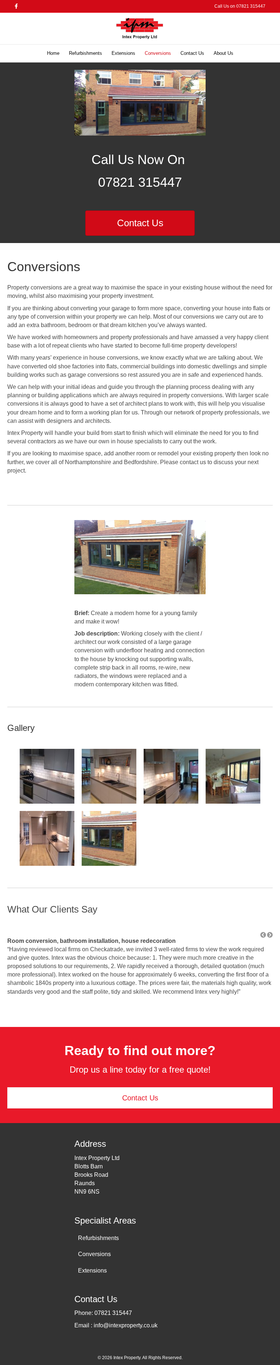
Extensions (123, 53)
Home (53, 53)
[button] (263, 935)
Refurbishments (85, 53)
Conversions (158, 53)
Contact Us (192, 53)
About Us (223, 53)
